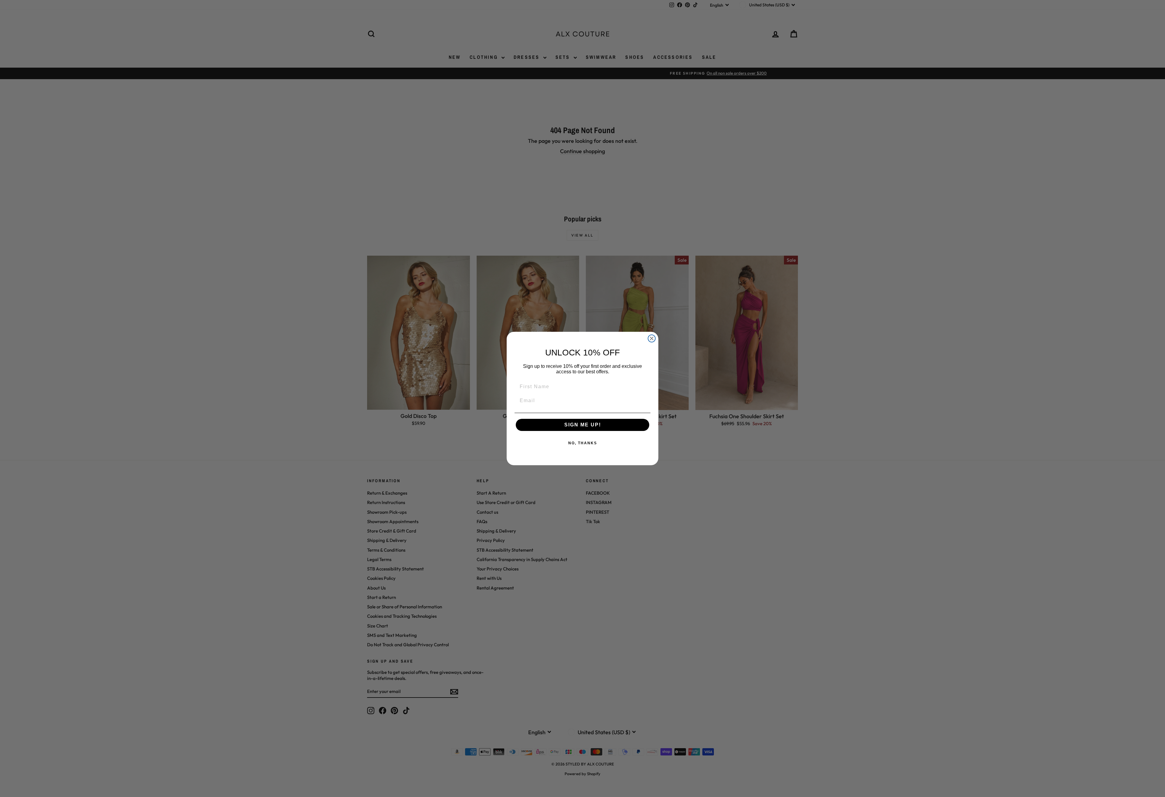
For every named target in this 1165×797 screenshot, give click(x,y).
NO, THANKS (582, 443)
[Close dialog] (651, 338)
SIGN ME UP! (582, 424)
